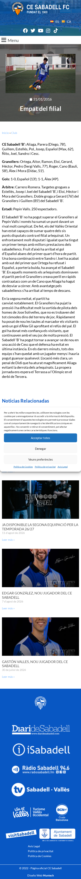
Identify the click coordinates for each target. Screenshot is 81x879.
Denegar (40, 448)
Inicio (5, 132)
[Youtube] (40, 30)
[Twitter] (33, 30)
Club (14, 132)
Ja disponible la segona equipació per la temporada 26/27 (40, 527)
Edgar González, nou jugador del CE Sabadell (37, 595)
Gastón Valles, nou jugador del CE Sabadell (35, 663)
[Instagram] (48, 30)
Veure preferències (40, 459)
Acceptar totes (40, 438)
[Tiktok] (55, 30)
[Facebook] (25, 30)
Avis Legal (63, 466)
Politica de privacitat (45, 466)
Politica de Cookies (23, 466)
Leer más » (8, 539)
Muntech (48, 875)
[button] (40, 40)
